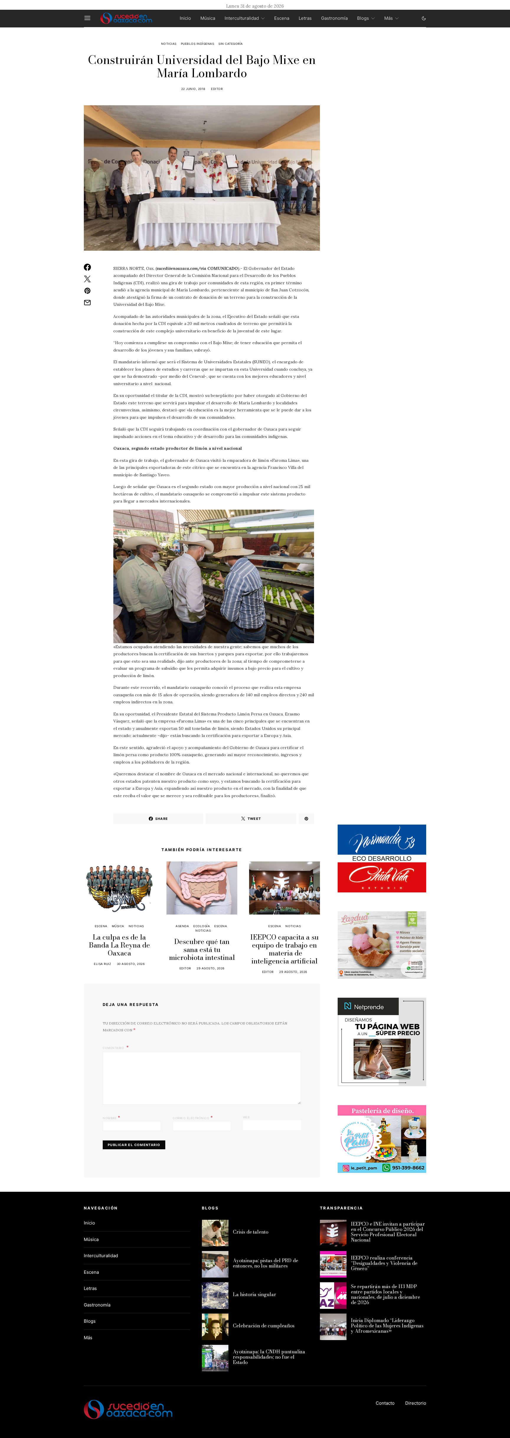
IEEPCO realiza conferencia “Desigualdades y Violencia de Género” (384, 1263)
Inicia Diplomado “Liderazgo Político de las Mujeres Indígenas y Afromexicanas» (387, 1325)
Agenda (182, 926)
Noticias (168, 43)
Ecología (201, 926)
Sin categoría (230, 43)
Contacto (385, 1403)
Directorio (415, 1403)
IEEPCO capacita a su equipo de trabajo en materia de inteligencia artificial (284, 949)
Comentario (114, 1048)
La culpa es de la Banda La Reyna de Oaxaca (119, 945)
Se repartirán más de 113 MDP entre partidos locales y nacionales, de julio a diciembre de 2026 (385, 1294)
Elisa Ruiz (102, 964)
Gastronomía (334, 18)
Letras (305, 18)
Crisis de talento (250, 1231)
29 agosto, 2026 (211, 968)
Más (388, 18)
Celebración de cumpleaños (264, 1325)
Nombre (111, 1117)
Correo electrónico (193, 1117)
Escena (281, 18)
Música (207, 18)
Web (246, 1117)
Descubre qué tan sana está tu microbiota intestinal (202, 949)
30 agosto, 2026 (131, 964)
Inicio (185, 18)
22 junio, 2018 (193, 89)
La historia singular (254, 1294)
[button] (423, 18)
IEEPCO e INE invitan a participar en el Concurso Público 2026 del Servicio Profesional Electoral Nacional (388, 1231)
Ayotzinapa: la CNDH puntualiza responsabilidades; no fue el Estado (269, 1357)
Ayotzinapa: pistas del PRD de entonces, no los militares (265, 1263)
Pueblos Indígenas (197, 43)
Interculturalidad (242, 18)
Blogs (363, 18)
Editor (217, 89)
